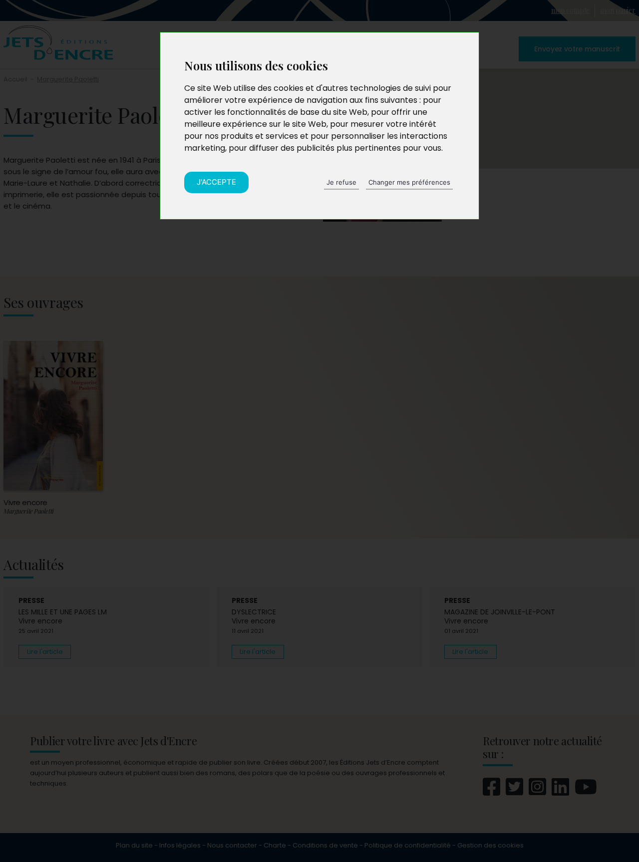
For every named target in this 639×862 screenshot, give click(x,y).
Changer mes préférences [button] (409, 182)
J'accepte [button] (216, 182)
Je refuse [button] (341, 182)
